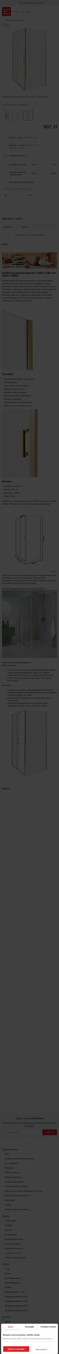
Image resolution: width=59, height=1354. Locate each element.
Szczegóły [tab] (29, 1327)
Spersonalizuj (41, 1349)
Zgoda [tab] (10, 1327)
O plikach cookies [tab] (48, 1327)
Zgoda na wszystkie (16, 1349)
